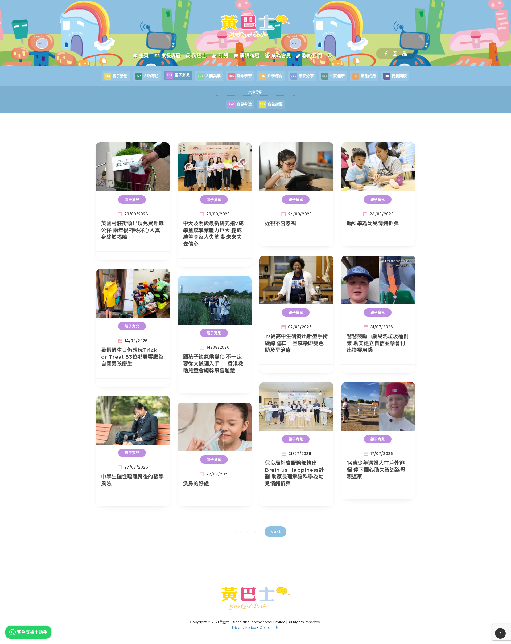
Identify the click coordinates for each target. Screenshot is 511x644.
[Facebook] (386, 53)
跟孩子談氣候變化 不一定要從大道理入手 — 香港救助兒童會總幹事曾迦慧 (213, 364)
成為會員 (280, 56)
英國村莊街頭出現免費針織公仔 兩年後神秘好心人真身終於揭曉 (132, 230)
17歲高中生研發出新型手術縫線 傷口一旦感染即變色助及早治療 (296, 343)
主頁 (143, 56)
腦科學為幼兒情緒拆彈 (373, 223)
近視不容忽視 (280, 223)
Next (275, 531)
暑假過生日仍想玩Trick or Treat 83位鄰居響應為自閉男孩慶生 (132, 357)
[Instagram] (395, 53)
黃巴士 (199, 56)
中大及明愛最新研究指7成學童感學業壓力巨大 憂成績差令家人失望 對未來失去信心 (213, 233)
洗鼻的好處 (196, 484)
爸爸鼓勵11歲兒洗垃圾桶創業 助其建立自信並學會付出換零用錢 (378, 343)
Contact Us (269, 627)
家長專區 (170, 56)
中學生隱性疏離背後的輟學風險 (132, 480)
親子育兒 (132, 199)
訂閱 (222, 56)
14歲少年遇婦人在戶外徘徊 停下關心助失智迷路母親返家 (376, 470)
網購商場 (248, 56)
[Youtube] (404, 53)
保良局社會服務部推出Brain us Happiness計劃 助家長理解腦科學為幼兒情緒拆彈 (294, 473)
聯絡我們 (311, 56)
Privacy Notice (244, 627)
